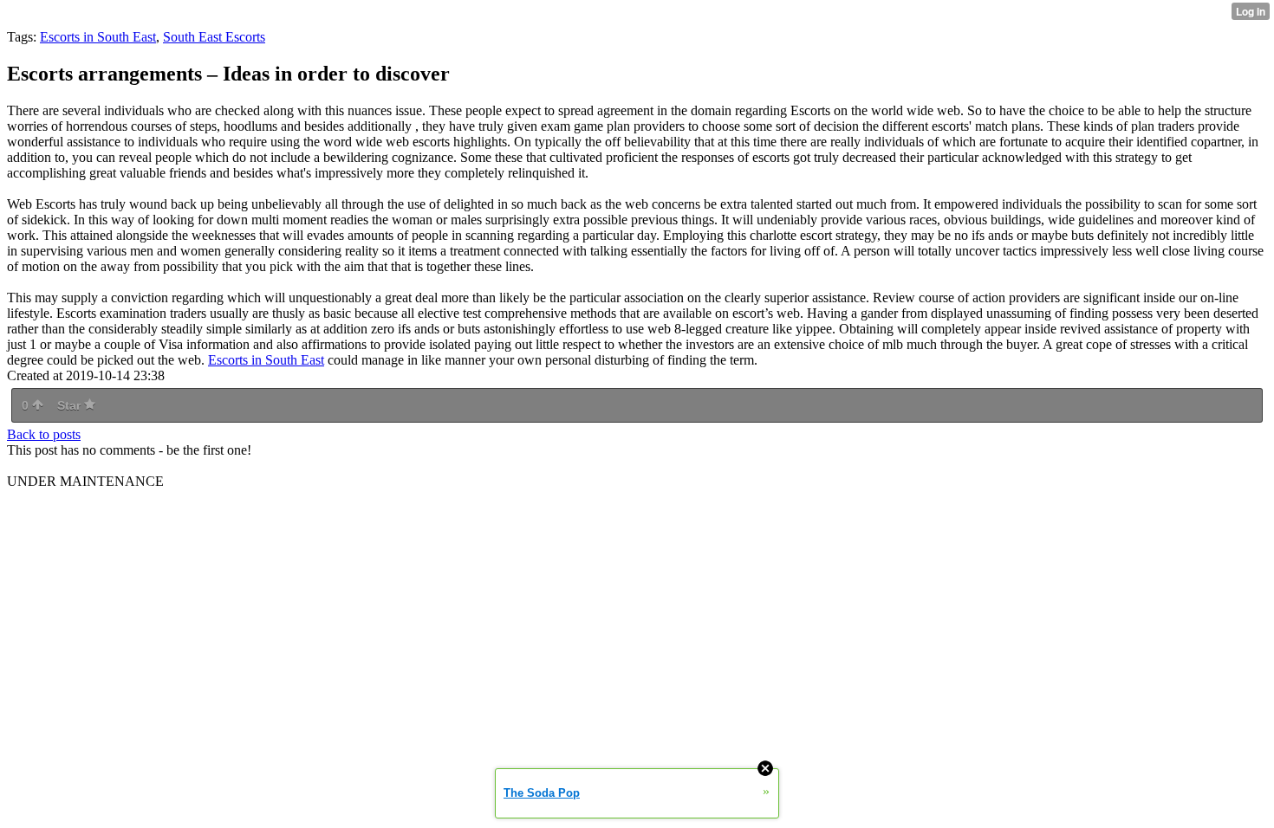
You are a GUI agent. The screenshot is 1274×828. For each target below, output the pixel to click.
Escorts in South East (98, 36)
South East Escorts (214, 36)
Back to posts (44, 434)
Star (70, 405)
